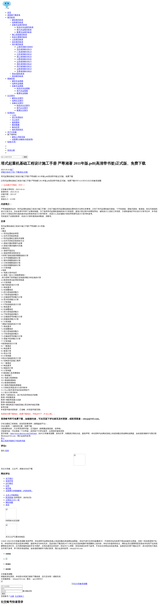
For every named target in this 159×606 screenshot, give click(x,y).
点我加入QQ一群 (13, 500)
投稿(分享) (11, 142)
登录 (7, 451)
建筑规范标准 (17, 20)
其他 (7, 505)
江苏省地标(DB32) (24, 54)
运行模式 (9, 483)
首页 (9, 13)
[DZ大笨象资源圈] (7, 8)
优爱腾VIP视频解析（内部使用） (19, 491)
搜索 (25, 157)
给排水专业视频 (23, 88)
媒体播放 (15, 122)
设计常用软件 (17, 117)
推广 (12, 170)
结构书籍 (21, 441)
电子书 (15, 441)
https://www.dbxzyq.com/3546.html (23, 433)
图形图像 (15, 125)
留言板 (8, 488)
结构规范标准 (17, 22)
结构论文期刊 (17, 101)
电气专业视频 (22, 91)
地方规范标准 (17, 44)
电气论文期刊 (22, 108)
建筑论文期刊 (17, 98)
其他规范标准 (17, 76)
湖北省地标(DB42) (24, 64)
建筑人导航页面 (18, 137)
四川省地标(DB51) (24, 66)
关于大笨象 (12, 132)
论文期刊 (11, 96)
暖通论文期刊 (22, 110)
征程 (7, 486)
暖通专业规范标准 (24, 32)
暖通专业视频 (22, 93)
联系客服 (9, 497)
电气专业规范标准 (24, 30)
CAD (14, 115)
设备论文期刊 (17, 103)
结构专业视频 (17, 83)
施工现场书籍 (6, 441)
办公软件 (15, 120)
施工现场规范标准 (19, 35)
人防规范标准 (17, 39)
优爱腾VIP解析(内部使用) (22, 139)
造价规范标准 (17, 42)
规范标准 (11, 17)
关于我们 (9, 479)
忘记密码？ (19, 596)
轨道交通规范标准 (19, 37)
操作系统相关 (17, 130)
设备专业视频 (17, 86)
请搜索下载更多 (13, 15)
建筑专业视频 (17, 81)
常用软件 (11, 113)
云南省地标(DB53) (24, 69)
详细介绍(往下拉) (8, 172)
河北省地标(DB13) (24, 49)
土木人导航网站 (12, 495)
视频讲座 (11, 79)
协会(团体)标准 (18, 74)
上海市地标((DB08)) (25, 47)
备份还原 (15, 127)
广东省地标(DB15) (24, 52)
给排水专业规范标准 (25, 27)
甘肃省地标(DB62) (24, 71)
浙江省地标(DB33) (24, 57)
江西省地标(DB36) (24, 59)
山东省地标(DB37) (24, 61)
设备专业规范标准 (19, 25)
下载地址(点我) (22, 172)
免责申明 (9, 481)
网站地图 (9, 502)
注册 (12, 596)
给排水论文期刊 (23, 105)
